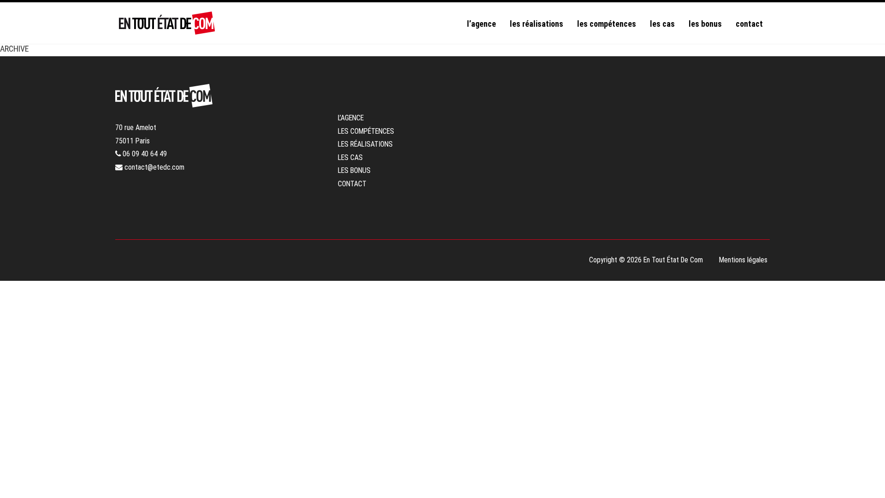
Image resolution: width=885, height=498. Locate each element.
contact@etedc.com (153, 167)
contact (749, 24)
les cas (662, 24)
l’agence (481, 24)
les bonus (705, 24)
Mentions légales (743, 259)
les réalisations (536, 24)
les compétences (606, 24)
